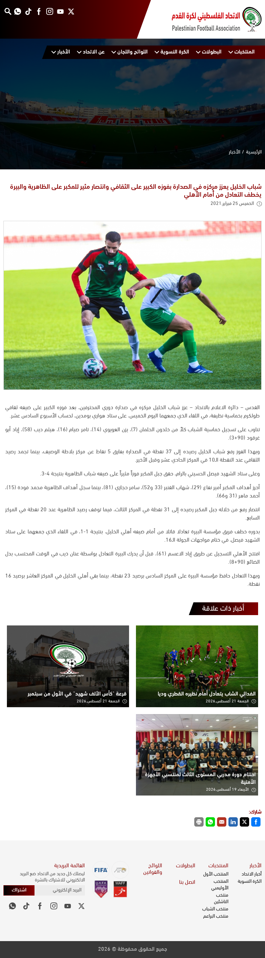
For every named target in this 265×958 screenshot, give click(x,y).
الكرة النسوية (250, 881)
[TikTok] (28, 11)
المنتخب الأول (215, 874)
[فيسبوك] (39, 11)
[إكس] (71, 11)
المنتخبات (218, 866)
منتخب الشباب (215, 909)
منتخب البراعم (215, 916)
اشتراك (19, 890)
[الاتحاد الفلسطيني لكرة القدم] (210, 19)
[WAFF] (120, 889)
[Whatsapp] (17, 11)
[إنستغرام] (49, 11)
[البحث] (7, 11)
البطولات (185, 866)
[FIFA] (101, 870)
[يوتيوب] (60, 11)
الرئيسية (254, 152)
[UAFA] (101, 889)
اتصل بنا (187, 882)
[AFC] (120, 870)
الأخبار (234, 152)
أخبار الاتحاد (252, 874)
